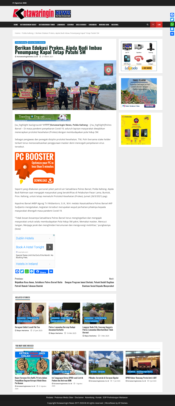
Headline (131, 372)
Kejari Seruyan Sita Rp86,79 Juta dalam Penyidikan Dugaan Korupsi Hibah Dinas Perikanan (31, 380)
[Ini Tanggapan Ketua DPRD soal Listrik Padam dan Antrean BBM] (69, 363)
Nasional (115, 24)
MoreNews (110, 403)
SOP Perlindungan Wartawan (115, 397)
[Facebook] (172, 14)
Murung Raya (104, 24)
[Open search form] (147, 24)
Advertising (89, 397)
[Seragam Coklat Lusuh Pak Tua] (30, 313)
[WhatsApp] (172, 24)
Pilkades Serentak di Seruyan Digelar (104, 377)
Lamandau (61, 24)
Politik (93, 372)
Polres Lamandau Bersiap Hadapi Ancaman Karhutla (62, 328)
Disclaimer (79, 397)
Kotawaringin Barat (28, 24)
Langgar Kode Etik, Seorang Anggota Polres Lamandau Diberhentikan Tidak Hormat (97, 330)
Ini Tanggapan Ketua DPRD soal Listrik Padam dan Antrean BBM (67, 379)
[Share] (172, 33)
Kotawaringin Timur (47, 24)
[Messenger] (172, 29)
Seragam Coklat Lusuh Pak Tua (27, 327)
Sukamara (93, 24)
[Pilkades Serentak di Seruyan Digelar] (106, 363)
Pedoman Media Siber (64, 397)
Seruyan (70, 24)
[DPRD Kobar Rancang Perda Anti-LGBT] (143, 363)
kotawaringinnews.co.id (27, 56)
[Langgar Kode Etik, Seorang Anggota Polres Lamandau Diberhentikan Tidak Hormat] (98, 313)
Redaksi (49, 397)
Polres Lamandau (24, 321)
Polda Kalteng (21, 42)
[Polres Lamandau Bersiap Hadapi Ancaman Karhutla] (64, 313)
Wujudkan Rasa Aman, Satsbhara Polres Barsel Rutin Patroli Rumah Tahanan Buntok (38, 282)
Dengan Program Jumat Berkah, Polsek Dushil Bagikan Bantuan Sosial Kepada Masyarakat (89, 282)
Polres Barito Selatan (36, 42)
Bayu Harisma (23, 330)
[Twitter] (172, 19)
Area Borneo (81, 24)
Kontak (99, 397)
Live (159, 24)
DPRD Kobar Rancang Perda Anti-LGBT (141, 377)
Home (16, 24)
